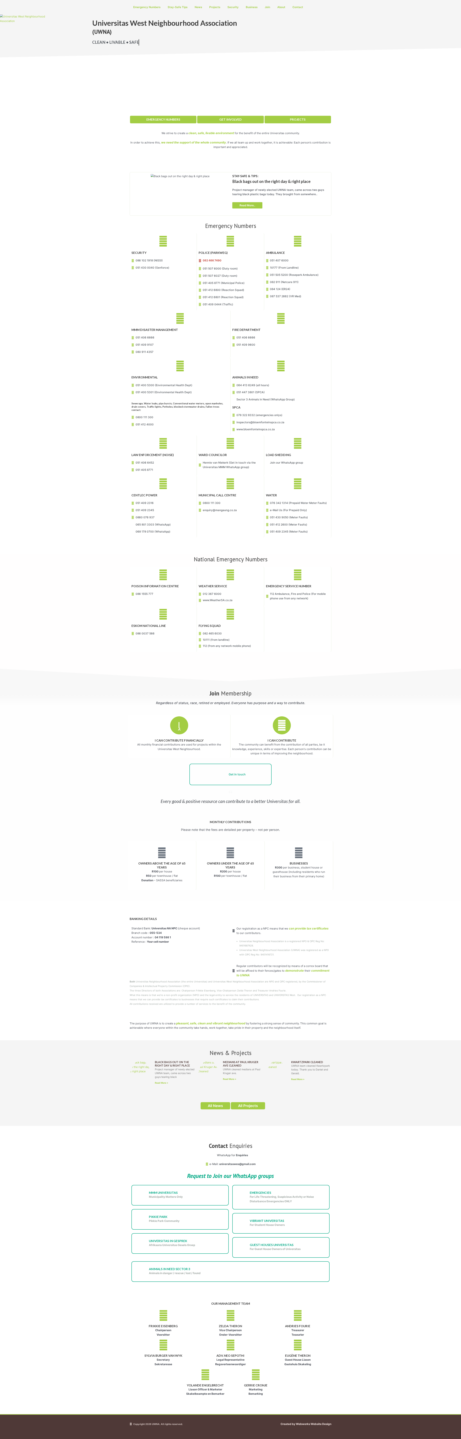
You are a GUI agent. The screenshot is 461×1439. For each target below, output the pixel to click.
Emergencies (260, 1193)
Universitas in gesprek (168, 1241)
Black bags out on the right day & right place (172, 1063)
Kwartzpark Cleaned (307, 1062)
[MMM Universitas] (141, 1195)
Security (233, 7)
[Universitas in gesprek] (141, 1243)
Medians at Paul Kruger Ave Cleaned (240, 1063)
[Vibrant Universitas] (242, 1223)
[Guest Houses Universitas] (242, 1247)
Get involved (230, 119)
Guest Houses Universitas (272, 1245)
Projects (214, 7)
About (281, 7)
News (198, 7)
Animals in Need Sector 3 (169, 1269)
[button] (131, 192)
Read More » (161, 1082)
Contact (297, 7)
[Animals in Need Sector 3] (141, 1271)
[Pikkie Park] (141, 1219)
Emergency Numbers (146, 7)
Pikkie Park (158, 1217)
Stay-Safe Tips (177, 7)
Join (267, 7)
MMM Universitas (163, 1193)
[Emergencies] (242, 1195)
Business (252, 7)
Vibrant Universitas (267, 1221)
